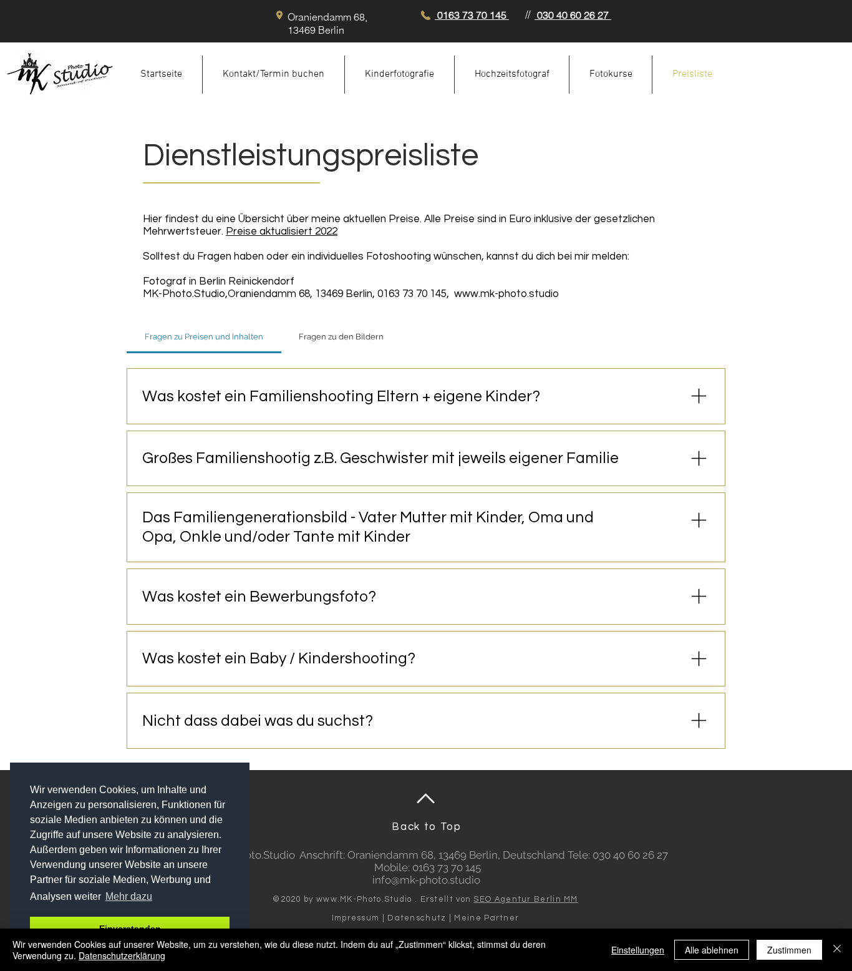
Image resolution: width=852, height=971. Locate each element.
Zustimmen (789, 950)
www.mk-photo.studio (506, 294)
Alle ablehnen (711, 950)
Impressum (356, 918)
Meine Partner (486, 918)
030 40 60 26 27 (573, 15)
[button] (399, 75)
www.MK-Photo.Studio (364, 899)
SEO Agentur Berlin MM (525, 899)
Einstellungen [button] (637, 950)
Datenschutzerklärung (122, 955)
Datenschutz (416, 918)
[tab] (204, 337)
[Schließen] (837, 950)
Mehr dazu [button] (128, 896)
